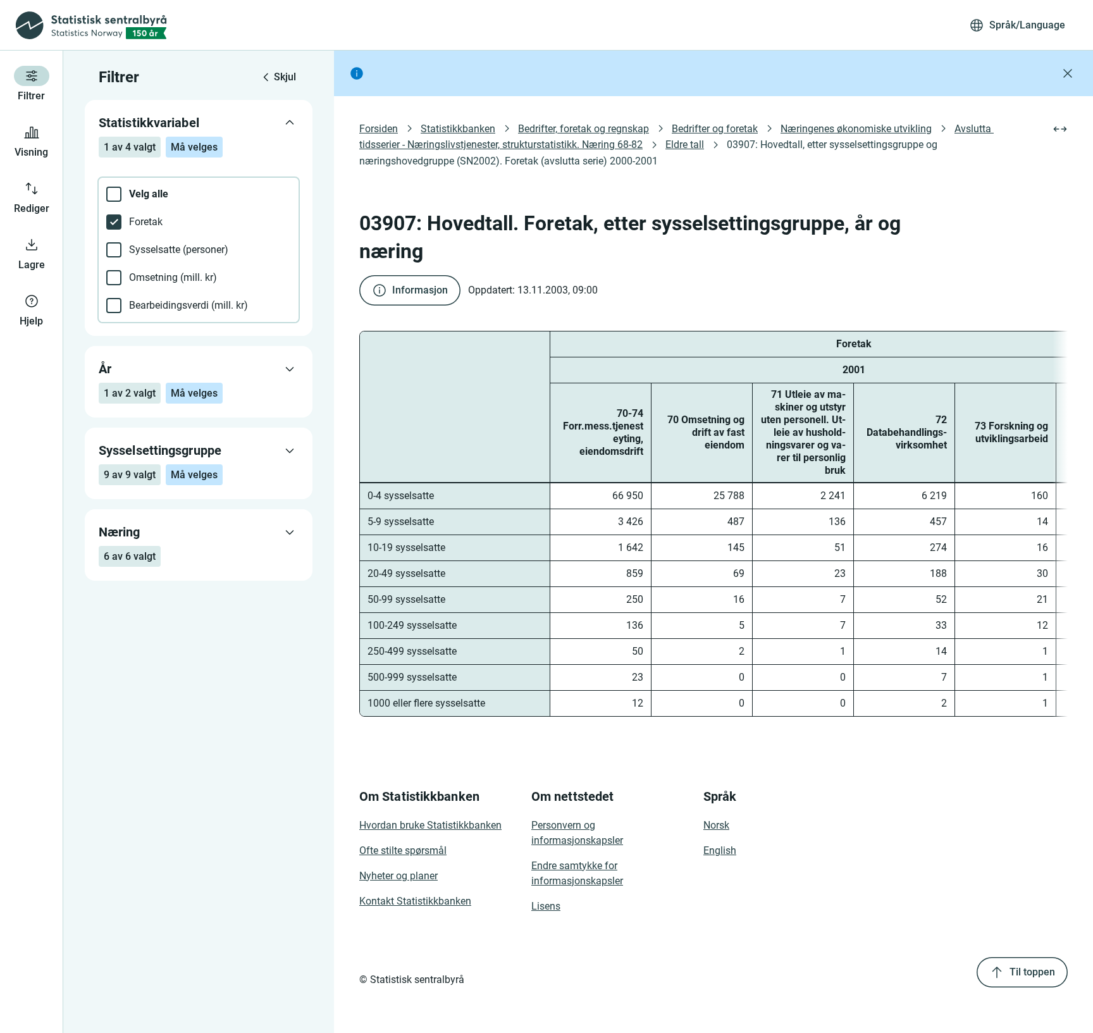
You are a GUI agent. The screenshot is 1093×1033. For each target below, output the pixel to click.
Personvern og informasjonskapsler (577, 832)
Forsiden (378, 129)
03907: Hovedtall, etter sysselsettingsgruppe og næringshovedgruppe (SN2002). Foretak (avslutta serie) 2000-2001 (649, 152)
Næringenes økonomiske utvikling (856, 129)
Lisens (545, 906)
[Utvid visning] (1060, 129)
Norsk (716, 825)
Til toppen (1032, 972)
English (719, 850)
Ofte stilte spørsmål (403, 850)
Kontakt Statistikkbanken (415, 901)
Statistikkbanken (458, 129)
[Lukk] (1068, 73)
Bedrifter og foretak (715, 129)
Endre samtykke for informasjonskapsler (577, 873)
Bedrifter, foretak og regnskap (583, 129)
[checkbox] (198, 194)
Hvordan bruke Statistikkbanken (430, 825)
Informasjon (420, 290)
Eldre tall (684, 145)
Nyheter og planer (398, 876)
